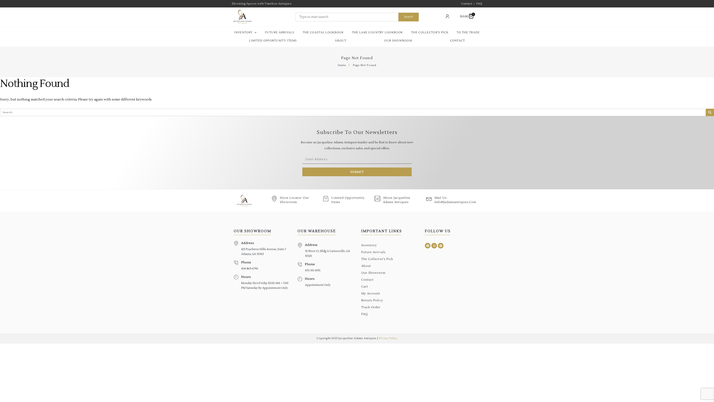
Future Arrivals (280, 32)
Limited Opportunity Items (273, 40)
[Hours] (236, 277)
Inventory (243, 32)
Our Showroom (398, 40)
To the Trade (468, 32)
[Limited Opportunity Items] (326, 198)
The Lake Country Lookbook (377, 32)
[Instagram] (434, 245)
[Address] (236, 243)
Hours (246, 277)
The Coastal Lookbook (323, 32)
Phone (246, 262)
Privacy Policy (388, 338)
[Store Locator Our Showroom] (274, 198)
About (340, 40)
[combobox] (346, 17)
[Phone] (236, 262)
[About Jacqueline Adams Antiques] (377, 198)
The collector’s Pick (429, 32)
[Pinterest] (440, 245)
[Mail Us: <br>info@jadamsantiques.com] (429, 198)
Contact (457, 40)
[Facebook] (427, 245)
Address (247, 243)
